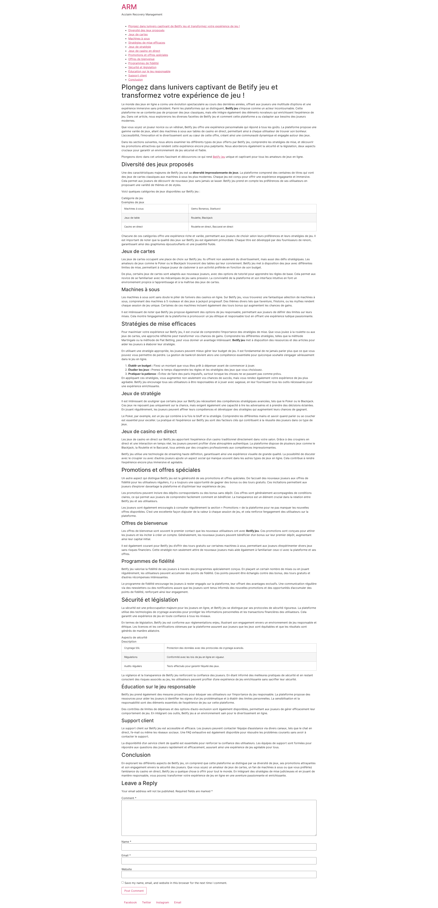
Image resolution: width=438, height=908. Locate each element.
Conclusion (135, 79)
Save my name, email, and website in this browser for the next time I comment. (176, 882)
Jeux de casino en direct (144, 51)
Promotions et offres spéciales (148, 55)
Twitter (146, 902)
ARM (129, 7)
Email (126, 855)
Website (126, 869)
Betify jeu (219, 156)
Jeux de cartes (138, 34)
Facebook (130, 902)
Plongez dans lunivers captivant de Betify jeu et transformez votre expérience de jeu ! (184, 26)
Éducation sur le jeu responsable (149, 71)
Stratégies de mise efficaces (146, 42)
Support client (137, 75)
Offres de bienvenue (141, 59)
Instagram (162, 902)
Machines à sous (139, 38)
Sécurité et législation (142, 67)
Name (126, 841)
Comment (128, 798)
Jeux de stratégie (139, 46)
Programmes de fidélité (143, 63)
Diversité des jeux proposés (146, 30)
